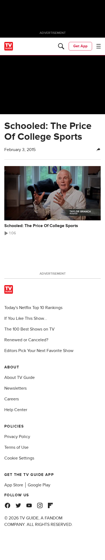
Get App (80, 46)
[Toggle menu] (98, 46)
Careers (11, 399)
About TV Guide (19, 377)
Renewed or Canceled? (26, 340)
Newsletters (15, 388)
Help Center (15, 409)
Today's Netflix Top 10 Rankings (33, 307)
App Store (13, 485)
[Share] (98, 150)
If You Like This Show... (25, 318)
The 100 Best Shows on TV (29, 329)
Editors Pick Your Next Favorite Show (39, 350)
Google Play (39, 485)
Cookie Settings (19, 458)
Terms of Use (16, 447)
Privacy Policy (17, 436)
